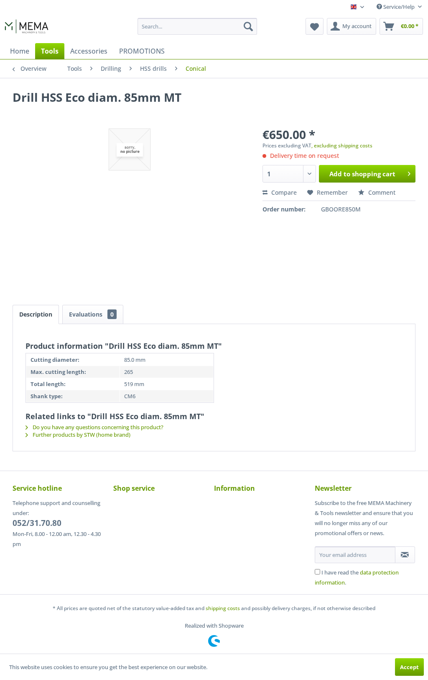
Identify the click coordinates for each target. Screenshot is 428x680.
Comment (381, 192)
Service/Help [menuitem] (399, 6)
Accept (409, 667)
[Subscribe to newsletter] (405, 554)
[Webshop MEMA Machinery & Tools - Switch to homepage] (26, 28)
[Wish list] (315, 26)
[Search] (248, 26)
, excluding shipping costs (341, 145)
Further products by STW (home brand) (80, 434)
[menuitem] (197, 26)
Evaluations (91, 314)
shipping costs (223, 608)
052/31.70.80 (37, 523)
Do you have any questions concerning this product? (97, 427)
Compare (283, 192)
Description (35, 314)
